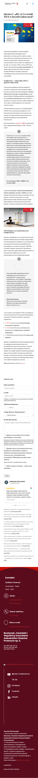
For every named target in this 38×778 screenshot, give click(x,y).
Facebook (15, 691)
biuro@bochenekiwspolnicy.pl (19, 627)
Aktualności (15, 20)
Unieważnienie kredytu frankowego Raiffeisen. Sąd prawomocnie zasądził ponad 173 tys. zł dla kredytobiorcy (18, 531)
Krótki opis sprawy (10, 419)
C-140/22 (8, 328)
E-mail (6, 392)
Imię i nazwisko (9, 385)
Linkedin (15, 697)
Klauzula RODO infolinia (11, 769)
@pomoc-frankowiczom (21, 674)
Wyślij (7, 476)
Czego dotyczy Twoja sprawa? (15, 412)
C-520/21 (8, 323)
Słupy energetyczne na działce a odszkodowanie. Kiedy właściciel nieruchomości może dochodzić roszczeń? (18, 538)
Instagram (16, 685)
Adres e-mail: (14, 622)
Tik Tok (14, 680)
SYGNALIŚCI (7, 765)
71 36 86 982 (14, 616)
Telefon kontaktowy (11, 404)
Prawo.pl (22, 363)
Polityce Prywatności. (23, 760)
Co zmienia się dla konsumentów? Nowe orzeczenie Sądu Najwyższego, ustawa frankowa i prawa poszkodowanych (18, 524)
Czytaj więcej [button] (10, 500)
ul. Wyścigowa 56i (16, 600)
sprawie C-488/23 (20, 123)
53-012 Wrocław (15, 603)
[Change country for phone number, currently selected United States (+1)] (6, 407)
